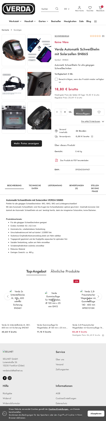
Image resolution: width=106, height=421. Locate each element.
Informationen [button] (64, 386)
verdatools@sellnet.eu (13, 370)
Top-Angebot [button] (36, 271)
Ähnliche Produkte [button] (65, 271)
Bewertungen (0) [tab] (76, 187)
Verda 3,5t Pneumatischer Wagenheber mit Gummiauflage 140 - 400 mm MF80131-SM (88, 326)
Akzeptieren (96, 413)
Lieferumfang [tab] (55, 185)
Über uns (60, 359)
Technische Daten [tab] (35, 187)
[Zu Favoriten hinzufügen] (99, 112)
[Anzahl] (57, 112)
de (65, 8)
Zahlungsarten (62, 369)
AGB (58, 393)
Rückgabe (7, 393)
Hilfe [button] (6, 386)
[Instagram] (10, 378)
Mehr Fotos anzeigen (26, 143)
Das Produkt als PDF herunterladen (74, 160)
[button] (95, 21)
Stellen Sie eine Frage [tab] (95, 188)
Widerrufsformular (11, 403)
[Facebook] (5, 378)
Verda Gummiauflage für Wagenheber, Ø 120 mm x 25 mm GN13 (51, 326)
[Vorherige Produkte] (7, 296)
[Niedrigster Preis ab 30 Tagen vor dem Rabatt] (103, 335)
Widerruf (7, 398)
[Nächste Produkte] (98, 296)
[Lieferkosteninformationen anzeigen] (92, 136)
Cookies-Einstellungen (66, 398)
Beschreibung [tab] (14, 185)
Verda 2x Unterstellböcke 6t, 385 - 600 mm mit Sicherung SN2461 (16, 326)
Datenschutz (61, 403)
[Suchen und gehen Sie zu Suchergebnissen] (57, 9)
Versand (59, 364)
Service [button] (60, 352)
